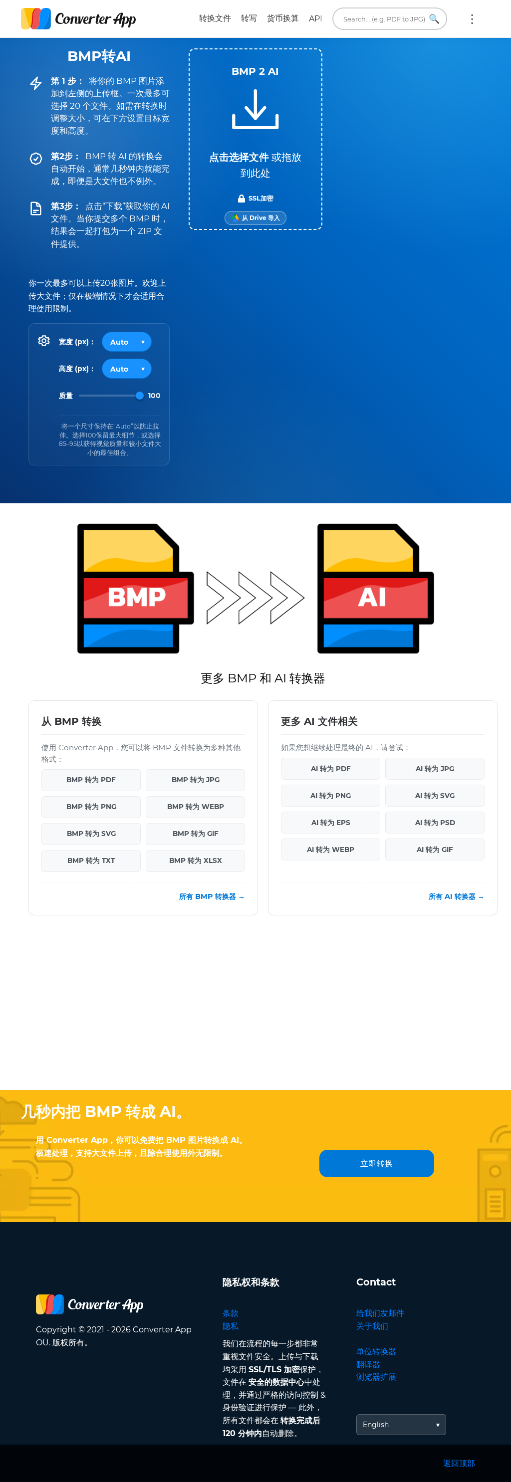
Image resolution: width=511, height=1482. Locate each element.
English (376, 1424)
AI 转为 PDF (331, 769)
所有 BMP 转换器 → (212, 896)
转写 (249, 18)
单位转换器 (376, 1351)
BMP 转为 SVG (91, 834)
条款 (231, 1313)
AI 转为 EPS (330, 823)
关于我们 (372, 1326)
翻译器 (368, 1364)
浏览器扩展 (376, 1377)
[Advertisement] (255, 1010)
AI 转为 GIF (435, 849)
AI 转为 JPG (435, 769)
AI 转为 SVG (435, 796)
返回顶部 (459, 1463)
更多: (472, 19)
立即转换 (376, 1163)
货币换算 (283, 18)
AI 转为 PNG (330, 796)
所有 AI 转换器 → (457, 896)
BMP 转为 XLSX (195, 860)
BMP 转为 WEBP (195, 807)
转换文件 (215, 18)
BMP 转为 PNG (91, 807)
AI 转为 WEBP (330, 849)
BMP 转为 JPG (196, 780)
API (315, 18)
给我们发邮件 (380, 1313)
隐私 (231, 1326)
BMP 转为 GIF (196, 834)
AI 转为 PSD (435, 823)
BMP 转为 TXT (91, 860)
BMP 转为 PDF (91, 780)
